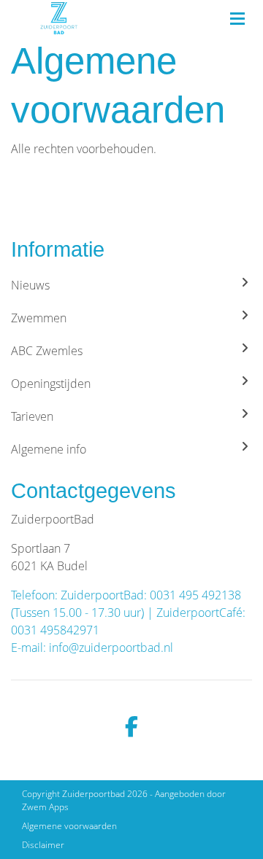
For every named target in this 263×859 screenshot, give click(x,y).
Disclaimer (43, 845)
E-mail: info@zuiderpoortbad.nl (92, 648)
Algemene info (48, 449)
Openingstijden (51, 384)
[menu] (237, 14)
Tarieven (32, 416)
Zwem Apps (45, 807)
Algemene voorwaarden (69, 826)
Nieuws (30, 285)
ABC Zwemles (47, 351)
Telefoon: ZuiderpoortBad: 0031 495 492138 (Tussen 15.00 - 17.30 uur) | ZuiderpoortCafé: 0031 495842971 (128, 612)
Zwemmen (38, 318)
